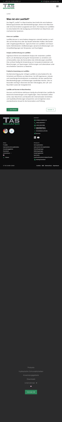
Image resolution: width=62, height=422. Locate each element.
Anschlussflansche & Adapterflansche (43, 157)
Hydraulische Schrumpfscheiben (11, 147)
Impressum (56, 165)
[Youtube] (38, 137)
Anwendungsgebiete (8, 149)
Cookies (38, 165)
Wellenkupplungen (38, 151)
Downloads (6, 151)
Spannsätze (36, 155)
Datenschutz (48, 165)
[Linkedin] (35, 137)
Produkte (5, 145)
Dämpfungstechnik (38, 153)
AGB (43, 165)
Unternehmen (6, 153)
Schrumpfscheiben (38, 145)
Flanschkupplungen (38, 149)
